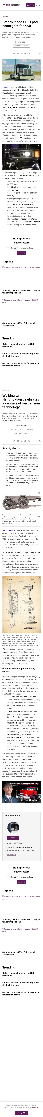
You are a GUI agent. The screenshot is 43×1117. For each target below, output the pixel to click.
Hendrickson (7, 530)
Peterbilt (6, 87)
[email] (29, 53)
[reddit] (25, 53)
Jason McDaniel (21, 426)
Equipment (6, 390)
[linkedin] (18, 53)
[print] (40, 53)
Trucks (5, 16)
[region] (21, 1109)
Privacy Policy (34, 1107)
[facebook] (14, 53)
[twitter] (21, 53)
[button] (3, 5)
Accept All (21, 1113)
